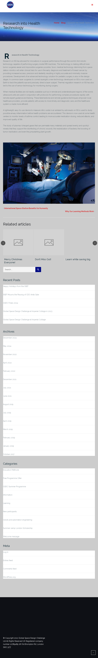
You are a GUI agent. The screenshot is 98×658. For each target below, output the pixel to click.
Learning (6, 503)
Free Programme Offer (12, 478)
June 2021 (7, 396)
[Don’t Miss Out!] (49, 242)
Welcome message (11, 536)
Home (56, 23)
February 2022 (9, 371)
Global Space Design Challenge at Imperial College (24, 320)
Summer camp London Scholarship (18, 528)
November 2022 (10, 354)
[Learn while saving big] (79, 242)
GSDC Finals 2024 (10, 303)
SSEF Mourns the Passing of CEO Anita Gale (21, 295)
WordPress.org (9, 577)
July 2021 (7, 388)
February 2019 (9, 438)
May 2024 (7, 346)
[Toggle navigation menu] (92, 4)
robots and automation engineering (17, 520)
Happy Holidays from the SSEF (15, 286)
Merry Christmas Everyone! (13, 261)
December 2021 (9, 379)
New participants (10, 511)
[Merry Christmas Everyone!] (18, 242)
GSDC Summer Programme (14, 487)
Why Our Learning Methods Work (79, 211)
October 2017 (8, 454)
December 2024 (10, 338)
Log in (5, 552)
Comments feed (9, 569)
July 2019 (7, 413)
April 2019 (7, 421)
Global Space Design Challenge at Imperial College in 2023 (27, 311)
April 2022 (7, 363)
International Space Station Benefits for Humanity (26, 208)
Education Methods (11, 470)
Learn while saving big (78, 259)
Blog (63, 23)
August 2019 (8, 404)
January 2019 (8, 446)
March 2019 (8, 429)
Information (7, 495)
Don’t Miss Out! (43, 259)
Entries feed (8, 560)
